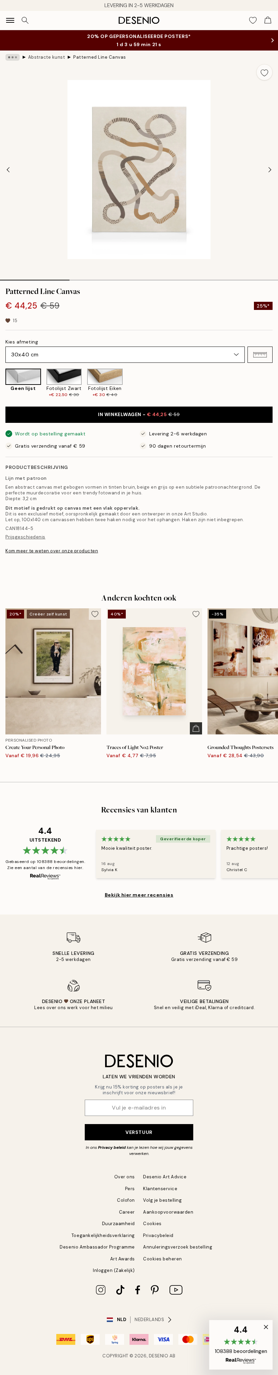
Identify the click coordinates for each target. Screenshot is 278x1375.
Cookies (152, 1223)
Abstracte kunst (46, 57)
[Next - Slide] (269, 169)
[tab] (35, 277)
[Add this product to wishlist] (264, 72)
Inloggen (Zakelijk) (114, 1270)
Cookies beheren (162, 1259)
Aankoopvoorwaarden (168, 1212)
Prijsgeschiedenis (25, 537)
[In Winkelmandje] (196, 728)
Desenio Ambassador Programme (97, 1247)
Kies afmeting (21, 342)
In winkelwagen (139, 414)
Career (127, 1212)
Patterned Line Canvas (99, 57)
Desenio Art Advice (164, 1177)
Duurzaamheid (118, 1223)
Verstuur (138, 1132)
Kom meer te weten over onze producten (51, 551)
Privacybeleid (158, 1235)
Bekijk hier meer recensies (139, 895)
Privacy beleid (112, 1147)
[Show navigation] (10, 20)
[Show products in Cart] (267, 20)
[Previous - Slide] (8, 169)
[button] (260, 355)
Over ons (124, 1177)
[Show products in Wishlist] (252, 20)
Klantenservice (160, 1189)
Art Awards (122, 1259)
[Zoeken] (25, 20)
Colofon (126, 1200)
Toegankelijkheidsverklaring (103, 1235)
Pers (130, 1189)
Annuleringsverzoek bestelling (177, 1247)
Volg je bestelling (162, 1200)
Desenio (158, 1356)
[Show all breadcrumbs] (12, 57)
